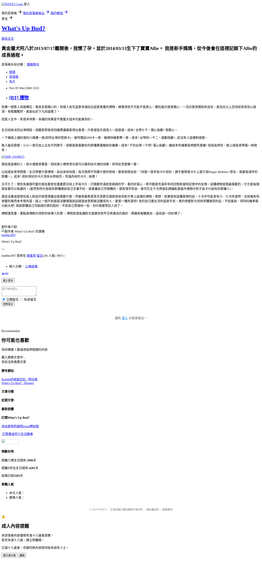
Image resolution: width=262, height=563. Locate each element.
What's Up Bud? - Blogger (18, 383)
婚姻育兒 (33, 64)
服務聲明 (167, 509)
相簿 (12, 72)
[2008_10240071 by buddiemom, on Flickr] (13, 156)
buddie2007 (9, 235)
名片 (12, 81)
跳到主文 (8, 38)
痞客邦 (31, 255)
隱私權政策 (152, 509)
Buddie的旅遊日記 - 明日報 (19, 379)
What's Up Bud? (23, 28)
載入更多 (8, 280)
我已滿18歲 (9, 555)
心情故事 (31, 266)
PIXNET (102, 509)
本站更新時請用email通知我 (20, 426)
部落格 (13, 76)
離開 (22, 555)
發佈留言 (8, 304)
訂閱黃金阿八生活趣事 (17, 434)
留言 (40, 255)
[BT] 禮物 (19, 97)
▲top (5, 273)
